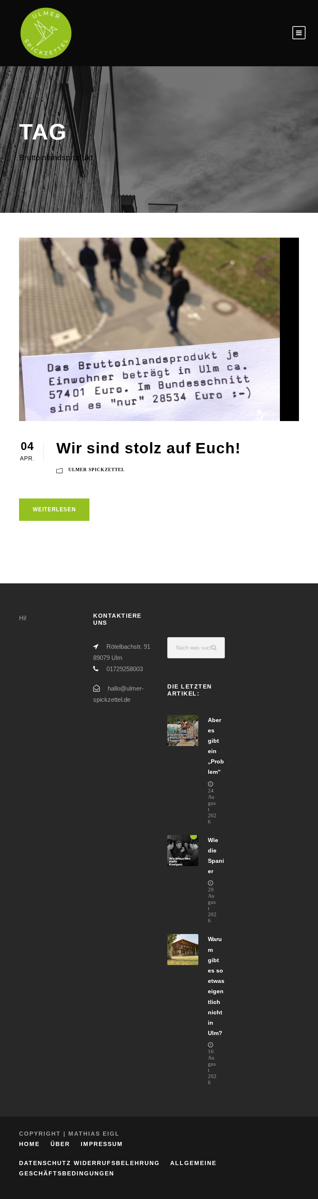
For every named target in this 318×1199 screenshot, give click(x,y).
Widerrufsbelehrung (117, 1163)
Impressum (102, 1144)
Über (60, 1144)
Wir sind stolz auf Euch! (148, 448)
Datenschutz (45, 1163)
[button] (18, 1181)
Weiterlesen (54, 509)
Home (29, 1144)
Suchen (214, 647)
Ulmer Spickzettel (96, 469)
